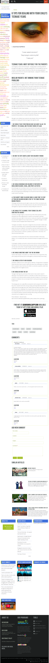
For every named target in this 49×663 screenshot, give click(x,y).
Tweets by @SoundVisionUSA (39, 523)
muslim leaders (4, 63)
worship (7, 113)
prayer (1, 90)
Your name (15, 430)
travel (7, 109)
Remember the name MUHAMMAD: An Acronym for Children (24, 544)
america (5, 21)
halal (8, 42)
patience (1, 81)
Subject (14, 440)
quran (1, 94)
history (3, 48)
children (2, 24)
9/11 (1, 19)
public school (7, 92)
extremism (2, 38)
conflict (25, 332)
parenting (32, 332)
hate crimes (6, 44)
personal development (3, 84)
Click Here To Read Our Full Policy (8, 641)
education (3, 34)
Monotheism (2, 61)
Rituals (6, 98)
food (4, 40)
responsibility (2, 98)
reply (15, 362)
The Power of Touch (22, 523)
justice (1, 55)
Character (2, 22)
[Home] (5, 2)
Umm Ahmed (3, 144)
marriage (2, 57)
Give (46, 1)
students (1, 105)
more (8, 146)
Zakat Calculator (38, 621)
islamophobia (4, 53)
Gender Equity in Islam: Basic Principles (5, 174)
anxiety (8, 21)
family (20, 332)
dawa (1, 30)
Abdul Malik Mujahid (5, 132)
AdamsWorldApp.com (30, 304)
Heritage (7, 46)
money (8, 59)
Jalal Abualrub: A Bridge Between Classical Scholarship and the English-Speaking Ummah (24, 538)
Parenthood (6, 77)
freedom (8, 40)
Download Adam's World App (39, 628)
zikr (4, 115)
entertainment (6, 36)
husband (7, 48)
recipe (7, 96)
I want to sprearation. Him (6, 572)
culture (7, 28)
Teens (15, 9)
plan (8, 85)
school (1, 100)
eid (7, 34)
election (1, 36)
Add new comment (16, 318)
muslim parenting (37, 329)
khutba (5, 55)
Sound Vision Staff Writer (19, 46)
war (6, 111)
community (6, 26)
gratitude (3, 42)
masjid (7, 57)
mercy (5, 59)
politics (6, 88)
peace (4, 81)
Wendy (8, 111)
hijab (1, 48)
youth (14, 332)
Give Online (37, 623)
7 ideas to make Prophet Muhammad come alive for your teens (38, 508)
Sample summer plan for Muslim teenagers (37, 494)
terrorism (2, 109)
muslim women (3, 72)
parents (28, 329)
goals (1, 42)
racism (4, 94)
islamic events (2, 51)
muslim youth (3, 76)
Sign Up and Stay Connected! (8, 527)
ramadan (3, 95)
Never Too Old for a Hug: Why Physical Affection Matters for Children (24, 528)
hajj (6, 42)
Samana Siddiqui (4, 130)
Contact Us (37, 631)
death (4, 30)
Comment (15, 445)
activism (4, 19)
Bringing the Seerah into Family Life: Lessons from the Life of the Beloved (25, 549)
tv (8, 109)
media (1, 59)
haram (1, 44)
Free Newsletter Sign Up (40, 625)
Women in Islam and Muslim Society (5, 184)
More (8, 117)
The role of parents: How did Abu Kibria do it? (38, 481)
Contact (41, 1)
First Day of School (22, 554)
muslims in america (3, 68)
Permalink (28, 343)
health (1, 46)
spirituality (6, 103)
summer (5, 105)
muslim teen (16, 329)
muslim (6, 61)
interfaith (4, 50)
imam (1, 50)
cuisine (4, 28)
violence (1, 111)
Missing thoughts (32, 468)
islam (7, 50)
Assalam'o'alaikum (19, 342)
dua (4, 32)
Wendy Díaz (3, 135)
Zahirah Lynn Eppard (5, 142)
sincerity (8, 100)
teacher (2, 107)
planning (1, 87)
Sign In (36, 633)
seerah (4, 100)
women (4, 113)
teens (22, 329)
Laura (7, 55)
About (37, 1)
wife (1, 113)
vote (4, 111)
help (4, 46)
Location (14, 435)
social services (2, 101)
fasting (1, 40)
